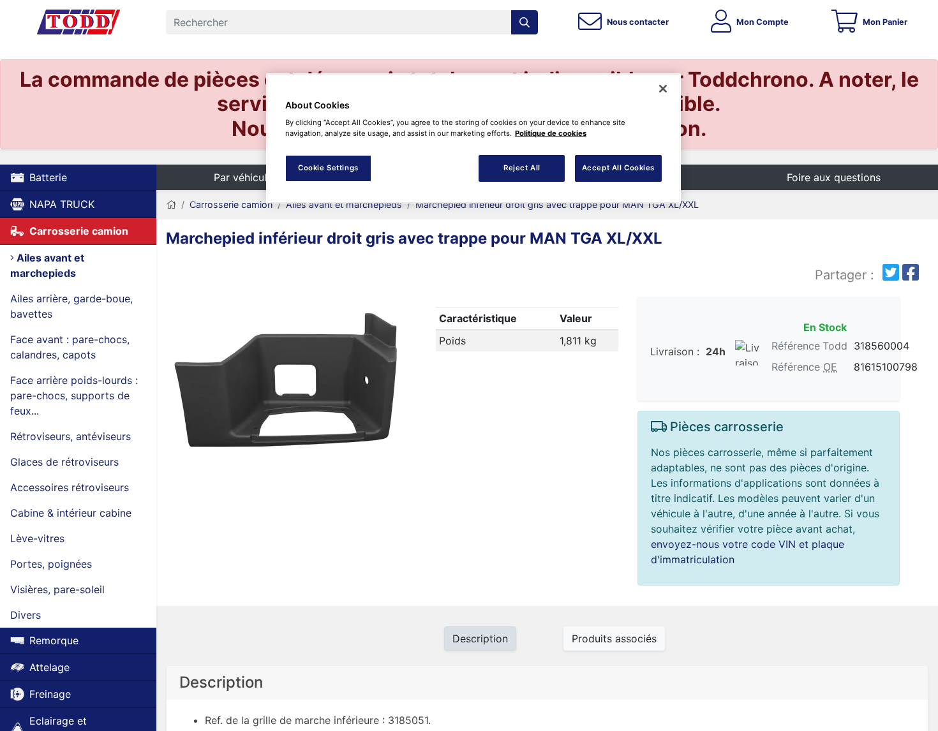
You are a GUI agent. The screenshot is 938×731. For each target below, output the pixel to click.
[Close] (663, 89)
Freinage (50, 694)
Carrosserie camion (78, 231)
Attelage (49, 667)
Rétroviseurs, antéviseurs (70, 436)
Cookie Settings (328, 167)
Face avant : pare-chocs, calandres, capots (70, 347)
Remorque (53, 640)
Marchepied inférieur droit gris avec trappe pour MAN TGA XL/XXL (557, 204)
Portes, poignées (51, 563)
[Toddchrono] (78, 22)
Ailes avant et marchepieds (47, 265)
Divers (25, 615)
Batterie (48, 177)
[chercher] (524, 22)
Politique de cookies (550, 133)
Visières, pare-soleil (57, 589)
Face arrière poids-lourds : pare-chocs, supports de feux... (74, 395)
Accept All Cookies (618, 167)
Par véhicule (243, 177)
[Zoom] (286, 381)
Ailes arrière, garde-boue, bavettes (71, 306)
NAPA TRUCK (61, 204)
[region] (473, 138)
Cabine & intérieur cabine (70, 512)
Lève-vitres (37, 538)
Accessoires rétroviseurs (69, 487)
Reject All (521, 167)
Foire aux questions (834, 177)
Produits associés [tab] (614, 638)
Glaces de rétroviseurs (64, 461)
